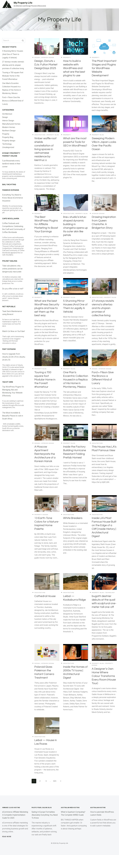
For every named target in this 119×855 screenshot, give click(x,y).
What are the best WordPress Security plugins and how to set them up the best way (46, 308)
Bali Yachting (9, 184)
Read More (6, 836)
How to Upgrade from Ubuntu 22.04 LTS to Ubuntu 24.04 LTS (13, 357)
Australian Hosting (98, 807)
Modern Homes (8, 127)
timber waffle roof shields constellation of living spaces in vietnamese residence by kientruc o (45, 149)
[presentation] (46, 46)
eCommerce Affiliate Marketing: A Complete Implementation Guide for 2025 (15, 815)
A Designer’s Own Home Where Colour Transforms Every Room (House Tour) (104, 676)
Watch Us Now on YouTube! (13, 331)
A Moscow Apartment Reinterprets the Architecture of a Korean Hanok (45, 454)
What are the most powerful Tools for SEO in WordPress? (75, 142)
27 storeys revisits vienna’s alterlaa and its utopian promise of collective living (103, 308)
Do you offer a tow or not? (12, 289)
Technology (110, 592)
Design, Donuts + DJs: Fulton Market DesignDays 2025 (45, 64)
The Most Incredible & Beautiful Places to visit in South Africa (12, 416)
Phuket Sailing (9, 261)
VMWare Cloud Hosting (11, 807)
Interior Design (47, 57)
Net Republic (9, 306)
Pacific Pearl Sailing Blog (42, 807)
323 (54, 781)
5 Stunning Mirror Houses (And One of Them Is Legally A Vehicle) (12, 54)
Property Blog (53, 135)
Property (67, 57)
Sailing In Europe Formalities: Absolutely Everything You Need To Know (45, 815)
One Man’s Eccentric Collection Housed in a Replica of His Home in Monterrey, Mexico (75, 379)
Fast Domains (9, 349)
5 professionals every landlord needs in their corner (11, 164)
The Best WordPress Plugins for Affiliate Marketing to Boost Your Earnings (46, 224)
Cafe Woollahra (10, 219)
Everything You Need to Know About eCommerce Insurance (12, 198)
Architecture (39, 135)
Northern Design (9, 130)
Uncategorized (8, 147)
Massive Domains (10, 190)
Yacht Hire (7, 382)
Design (37, 57)
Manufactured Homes (11, 124)
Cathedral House (45, 596)
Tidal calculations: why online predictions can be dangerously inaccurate (12, 269)
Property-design (41, 514)
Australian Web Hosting (70, 807)
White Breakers (72, 518)
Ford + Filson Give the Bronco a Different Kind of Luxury (12, 100)
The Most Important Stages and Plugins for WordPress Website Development (104, 68)
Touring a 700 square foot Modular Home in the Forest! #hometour (44, 379)
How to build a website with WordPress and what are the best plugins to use (74, 68)
